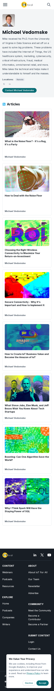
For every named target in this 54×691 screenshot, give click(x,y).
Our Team (33, 579)
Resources (8, 586)
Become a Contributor (34, 617)
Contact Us (34, 648)
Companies (8, 617)
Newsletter (34, 586)
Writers (6, 624)
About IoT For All (37, 572)
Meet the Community (39, 610)
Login (31, 641)
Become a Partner (38, 624)
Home (5, 603)
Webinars (7, 572)
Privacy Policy (33, 673)
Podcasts (7, 579)
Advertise (33, 593)
